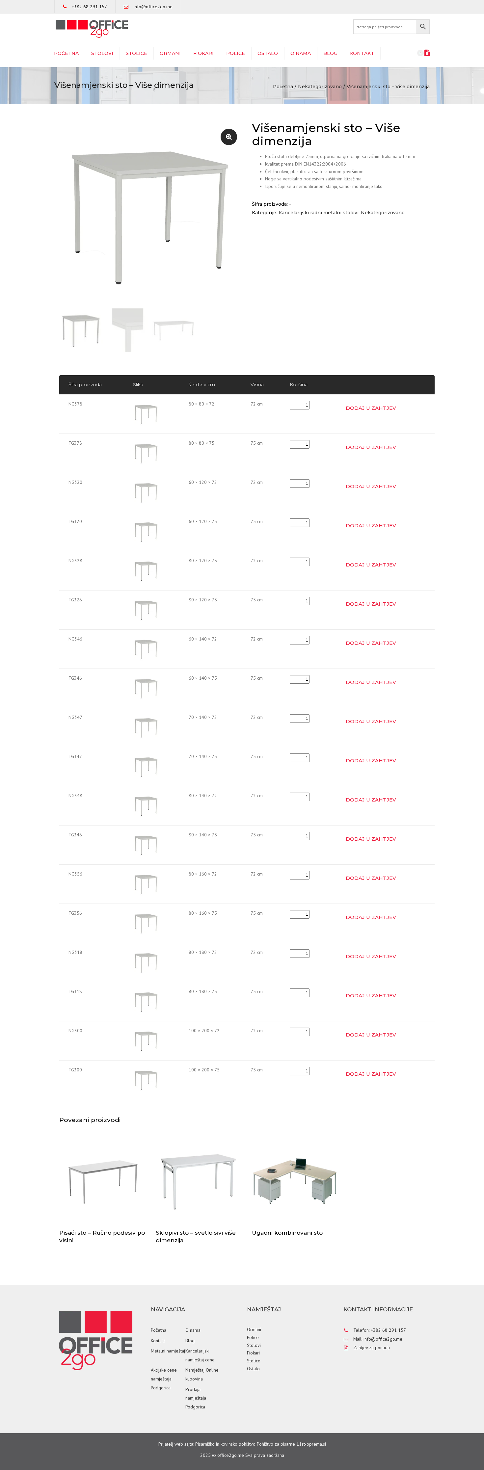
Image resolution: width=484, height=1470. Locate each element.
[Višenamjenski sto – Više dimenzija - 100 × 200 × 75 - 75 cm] (146, 1080)
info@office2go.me (153, 7)
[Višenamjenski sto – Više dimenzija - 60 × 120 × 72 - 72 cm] (146, 492)
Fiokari (203, 53)
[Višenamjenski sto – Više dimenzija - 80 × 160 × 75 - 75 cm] (146, 923)
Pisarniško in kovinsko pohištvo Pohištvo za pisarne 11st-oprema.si (260, 1444)
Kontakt (362, 53)
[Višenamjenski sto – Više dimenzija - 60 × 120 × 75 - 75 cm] (146, 531)
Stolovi (102, 53)
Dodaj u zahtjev (371, 408)
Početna (66, 53)
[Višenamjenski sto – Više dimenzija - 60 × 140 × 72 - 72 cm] (146, 649)
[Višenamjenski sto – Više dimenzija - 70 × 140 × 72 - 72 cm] (146, 727)
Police (235, 53)
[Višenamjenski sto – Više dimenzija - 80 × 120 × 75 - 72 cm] (146, 570)
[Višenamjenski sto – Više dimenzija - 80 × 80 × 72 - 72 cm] (146, 414)
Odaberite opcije (104, 1181)
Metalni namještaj (168, 1351)
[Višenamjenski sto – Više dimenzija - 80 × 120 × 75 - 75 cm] (146, 610)
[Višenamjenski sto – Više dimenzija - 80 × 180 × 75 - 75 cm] (146, 1001)
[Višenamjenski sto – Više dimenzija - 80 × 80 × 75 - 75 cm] (146, 453)
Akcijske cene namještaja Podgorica (164, 1378)
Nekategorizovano (320, 87)
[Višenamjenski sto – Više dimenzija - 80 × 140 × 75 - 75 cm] (146, 845)
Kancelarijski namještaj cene (200, 1355)
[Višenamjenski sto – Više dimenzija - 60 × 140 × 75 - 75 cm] (146, 688)
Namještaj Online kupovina (202, 1374)
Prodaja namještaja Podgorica (195, 1398)
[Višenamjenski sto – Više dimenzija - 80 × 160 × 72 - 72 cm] (146, 884)
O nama (300, 53)
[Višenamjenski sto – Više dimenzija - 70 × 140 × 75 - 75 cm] (146, 766)
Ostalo (267, 53)
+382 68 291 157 (89, 7)
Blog (330, 53)
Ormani (170, 53)
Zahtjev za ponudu (371, 1348)
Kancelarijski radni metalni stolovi (319, 213)
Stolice (136, 53)
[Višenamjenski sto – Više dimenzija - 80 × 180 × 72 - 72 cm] (146, 962)
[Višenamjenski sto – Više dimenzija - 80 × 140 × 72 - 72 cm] (146, 805)
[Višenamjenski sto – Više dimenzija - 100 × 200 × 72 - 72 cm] (146, 1040)
